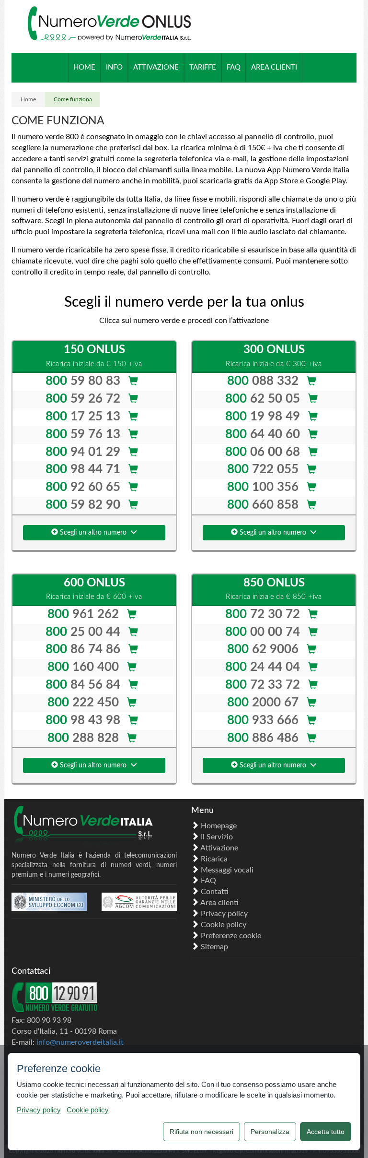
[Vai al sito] (49, 902)
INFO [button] (114, 67)
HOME (84, 67)
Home (28, 99)
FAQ (208, 880)
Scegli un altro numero (94, 532)
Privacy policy (224, 914)
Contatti (215, 891)
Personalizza (270, 1131)
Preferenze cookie (231, 936)
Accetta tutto (326, 1131)
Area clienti (219, 903)
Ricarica (214, 859)
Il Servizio (217, 837)
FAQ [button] (234, 67)
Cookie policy (223, 925)
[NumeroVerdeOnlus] (109, 24)
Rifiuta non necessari (201, 1131)
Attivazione (219, 848)
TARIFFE (202, 67)
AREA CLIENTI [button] (274, 67)
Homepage (219, 826)
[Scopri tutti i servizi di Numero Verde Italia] (94, 826)
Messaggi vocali (227, 870)
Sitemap (214, 947)
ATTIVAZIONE (156, 67)
